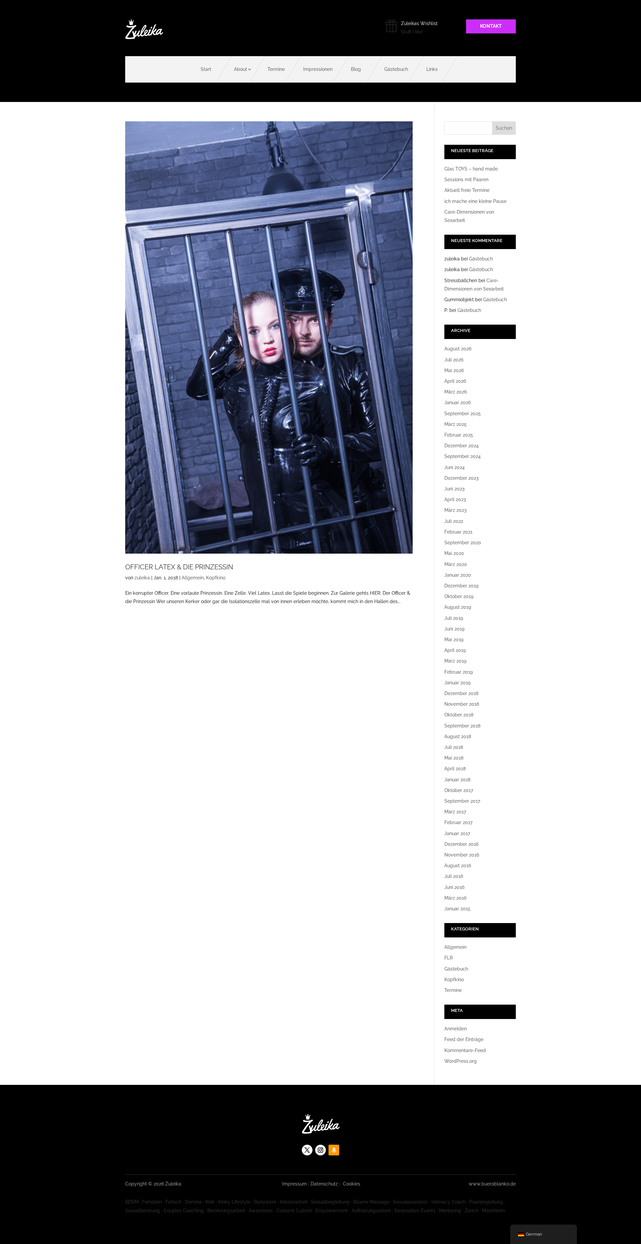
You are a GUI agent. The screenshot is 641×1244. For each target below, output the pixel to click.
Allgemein (193, 577)
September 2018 (462, 725)
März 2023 (455, 510)
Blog (356, 69)
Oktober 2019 (458, 596)
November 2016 (461, 855)
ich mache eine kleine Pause (475, 201)
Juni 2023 (454, 488)
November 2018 (461, 704)
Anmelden (455, 1028)
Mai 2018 (453, 758)
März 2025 (455, 424)
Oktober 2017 (458, 790)
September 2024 (462, 456)
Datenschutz (324, 1183)
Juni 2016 (454, 887)
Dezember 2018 (461, 693)
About (240, 69)
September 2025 (462, 413)
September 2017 (462, 801)
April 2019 (455, 650)
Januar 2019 (457, 682)
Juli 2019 (453, 618)
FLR (448, 957)
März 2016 (455, 898)
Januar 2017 (457, 833)
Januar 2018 (457, 779)
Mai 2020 (454, 553)
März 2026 (455, 391)
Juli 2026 (453, 359)
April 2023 (455, 499)
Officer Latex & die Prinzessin (179, 567)
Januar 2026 (457, 402)
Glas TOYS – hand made (471, 169)
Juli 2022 (453, 521)
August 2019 (457, 607)
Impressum (294, 1183)
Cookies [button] (351, 1183)
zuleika (142, 577)
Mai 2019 (453, 639)
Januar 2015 (457, 908)
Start (206, 69)
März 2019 (455, 661)
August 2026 (457, 348)
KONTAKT (491, 26)
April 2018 (455, 768)
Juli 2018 (453, 747)
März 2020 (455, 564)
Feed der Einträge (463, 1039)
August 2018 (457, 736)
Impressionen (318, 69)
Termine (276, 69)
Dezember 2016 (461, 844)
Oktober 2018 (458, 714)
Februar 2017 (458, 822)
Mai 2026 (454, 370)
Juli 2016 (453, 876)
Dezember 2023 (461, 478)
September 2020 (462, 542)
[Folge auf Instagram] (320, 1150)
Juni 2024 (454, 467)
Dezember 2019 (461, 585)
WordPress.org (460, 1061)
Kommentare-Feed (465, 1050)
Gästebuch (396, 69)
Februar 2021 (458, 532)
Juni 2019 (454, 629)
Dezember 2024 (461, 445)
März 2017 (455, 811)
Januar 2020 (457, 575)
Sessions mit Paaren (466, 179)
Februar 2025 (458, 435)
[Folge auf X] (307, 1150)
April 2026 (455, 381)
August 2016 (457, 865)
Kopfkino (215, 577)
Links (432, 69)
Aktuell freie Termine (466, 190)
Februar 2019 (458, 672)
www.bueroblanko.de (492, 1183)
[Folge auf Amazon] (334, 1150)
